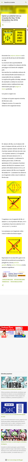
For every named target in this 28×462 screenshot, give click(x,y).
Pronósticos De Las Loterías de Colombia (11, 389)
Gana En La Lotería (9, 2)
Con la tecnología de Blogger (15, 460)
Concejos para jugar (7, 279)
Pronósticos (5, 281)
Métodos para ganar (19, 279)
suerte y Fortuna (16, 265)
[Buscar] (26, 2)
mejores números (15, 55)
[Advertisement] (14, 128)
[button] (3, 25)
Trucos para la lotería (16, 281)
